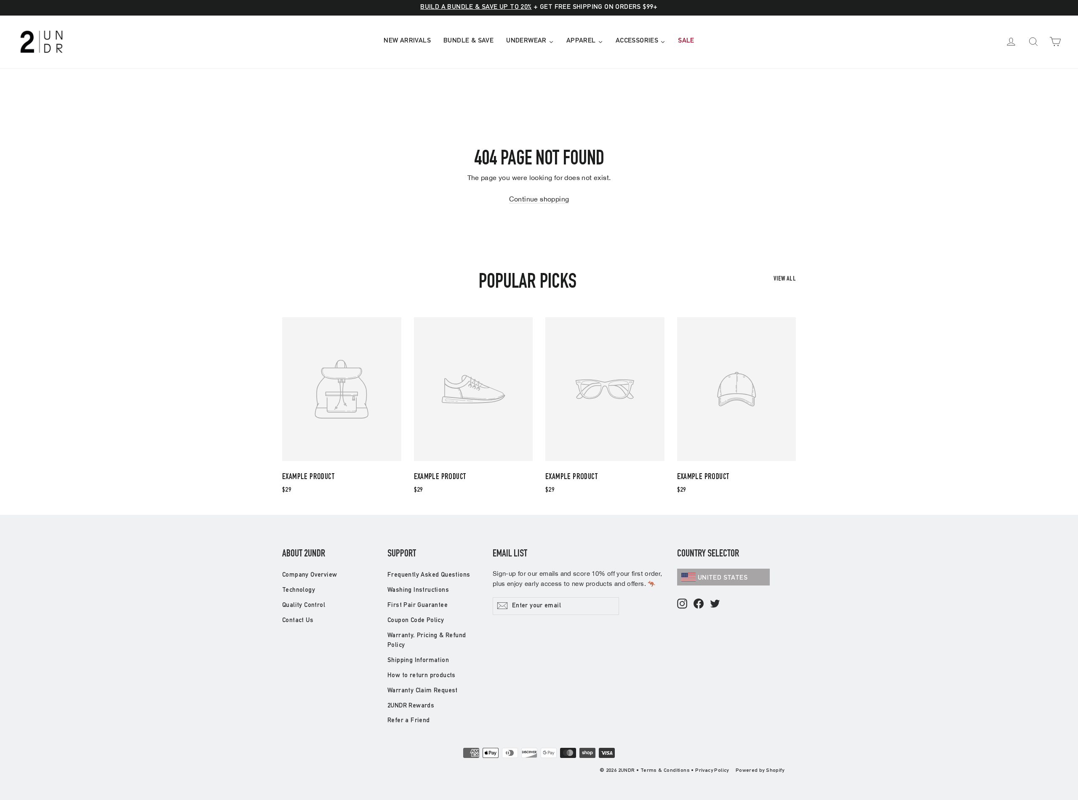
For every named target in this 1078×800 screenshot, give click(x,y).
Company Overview (309, 575)
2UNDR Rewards (410, 706)
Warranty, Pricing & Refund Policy (426, 641)
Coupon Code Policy (415, 620)
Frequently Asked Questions (428, 575)
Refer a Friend (408, 721)
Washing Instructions (418, 590)
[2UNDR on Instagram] (682, 604)
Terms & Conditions (665, 770)
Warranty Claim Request (422, 691)
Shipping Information (418, 660)
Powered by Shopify (760, 770)
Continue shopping (539, 199)
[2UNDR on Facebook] (699, 604)
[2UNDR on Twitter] (715, 604)
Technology (298, 590)
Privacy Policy (712, 770)
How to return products (421, 676)
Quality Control (303, 605)
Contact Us (297, 620)
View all (785, 279)
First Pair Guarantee (417, 605)
